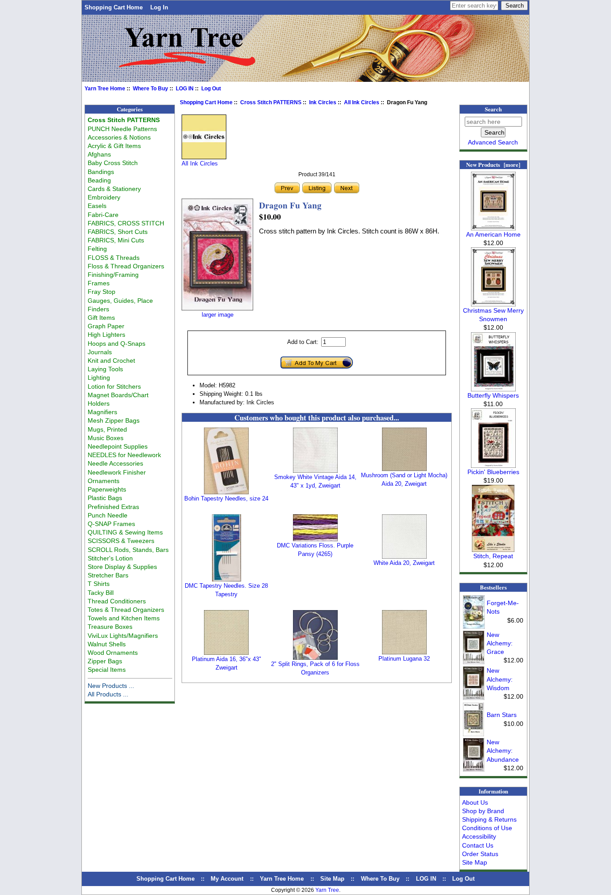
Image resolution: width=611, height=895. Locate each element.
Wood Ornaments (113, 652)
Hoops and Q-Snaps (116, 343)
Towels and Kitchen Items (124, 618)
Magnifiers (102, 412)
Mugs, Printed (107, 429)
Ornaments (103, 480)
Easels (97, 205)
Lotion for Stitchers (114, 386)
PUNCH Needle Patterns (122, 128)
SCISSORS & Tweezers (121, 540)
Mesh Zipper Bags (114, 420)
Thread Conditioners (117, 601)
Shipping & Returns (489, 819)
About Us (475, 802)
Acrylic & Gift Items (114, 145)
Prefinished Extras (113, 506)
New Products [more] (493, 165)
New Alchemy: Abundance (503, 750)
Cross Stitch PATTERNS (270, 102)
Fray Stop (101, 291)
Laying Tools (105, 369)
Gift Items (101, 317)
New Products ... (111, 685)
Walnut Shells (107, 644)
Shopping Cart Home (114, 7)
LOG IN (185, 88)
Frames (99, 283)
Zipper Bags (105, 661)
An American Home (493, 234)
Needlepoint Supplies (118, 446)
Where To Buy (150, 88)
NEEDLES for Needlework (124, 454)
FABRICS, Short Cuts (118, 231)
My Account (227, 878)
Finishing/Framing (113, 274)
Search (493, 109)
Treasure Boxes (110, 626)
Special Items (107, 669)
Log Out (211, 88)
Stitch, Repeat (493, 556)
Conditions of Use (487, 827)
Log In (159, 7)
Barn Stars (502, 714)
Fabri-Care (103, 214)
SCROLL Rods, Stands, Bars (128, 549)
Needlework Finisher (117, 472)
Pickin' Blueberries (493, 471)
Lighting (99, 377)
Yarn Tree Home (105, 88)
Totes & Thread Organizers (126, 609)
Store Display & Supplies (122, 566)
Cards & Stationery (114, 188)
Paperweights (107, 489)
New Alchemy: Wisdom (500, 679)
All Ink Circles (361, 102)
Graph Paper (106, 326)
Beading (99, 180)
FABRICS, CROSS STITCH (126, 223)
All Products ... (108, 694)
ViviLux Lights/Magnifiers (123, 635)
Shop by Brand (483, 810)
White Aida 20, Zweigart (404, 563)
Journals (100, 352)
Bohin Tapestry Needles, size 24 (226, 498)
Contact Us (477, 845)
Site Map (474, 862)
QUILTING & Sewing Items (125, 532)
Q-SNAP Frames (111, 523)
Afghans (99, 154)
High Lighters (106, 334)
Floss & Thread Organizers (126, 266)
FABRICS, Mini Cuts (116, 240)
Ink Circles (322, 102)
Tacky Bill (101, 592)
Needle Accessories (115, 463)
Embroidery (104, 197)
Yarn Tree (327, 890)
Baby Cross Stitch (113, 162)
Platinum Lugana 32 (404, 658)
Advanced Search (493, 142)
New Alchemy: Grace (500, 643)
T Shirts (99, 583)
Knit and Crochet (111, 360)
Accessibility (479, 836)
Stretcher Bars (108, 575)
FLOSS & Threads (114, 257)
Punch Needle (107, 515)
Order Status (480, 853)
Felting (97, 248)
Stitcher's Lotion (110, 558)
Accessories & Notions (119, 137)
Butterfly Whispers (493, 395)
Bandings (101, 171)
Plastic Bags (105, 497)
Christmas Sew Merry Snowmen (493, 314)
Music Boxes (105, 437)
